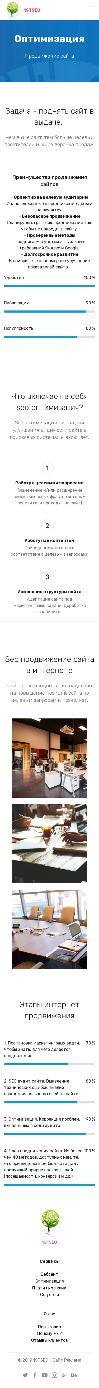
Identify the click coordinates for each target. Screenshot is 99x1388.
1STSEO (32, 10)
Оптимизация (49, 1281)
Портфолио (49, 1326)
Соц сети (49, 1294)
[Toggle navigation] (91, 8)
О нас (49, 1313)
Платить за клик (49, 1287)
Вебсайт (49, 1274)
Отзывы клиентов (49, 1340)
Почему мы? (49, 1333)
